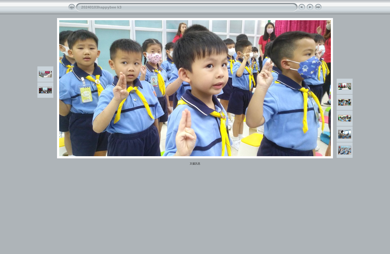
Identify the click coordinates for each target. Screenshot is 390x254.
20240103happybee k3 (101, 7)
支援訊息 (195, 163)
